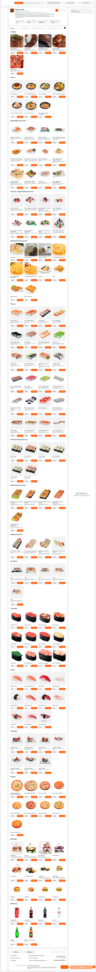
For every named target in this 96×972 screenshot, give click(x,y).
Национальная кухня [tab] (52, 28)
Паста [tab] (17, 28)
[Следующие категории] (65, 28)
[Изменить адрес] (91, 10)
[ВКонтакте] (52, 952)
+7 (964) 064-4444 (61, 956)
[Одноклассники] (60, 952)
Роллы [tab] (60, 28)
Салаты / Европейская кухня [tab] (39, 28)
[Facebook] (56, 952)
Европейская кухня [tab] (25, 28)
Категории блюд (33, 958)
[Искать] (43, 3)
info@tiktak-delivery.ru (60, 960)
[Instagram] (64, 952)
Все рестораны (19, 2)
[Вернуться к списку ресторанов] (4, 9)
